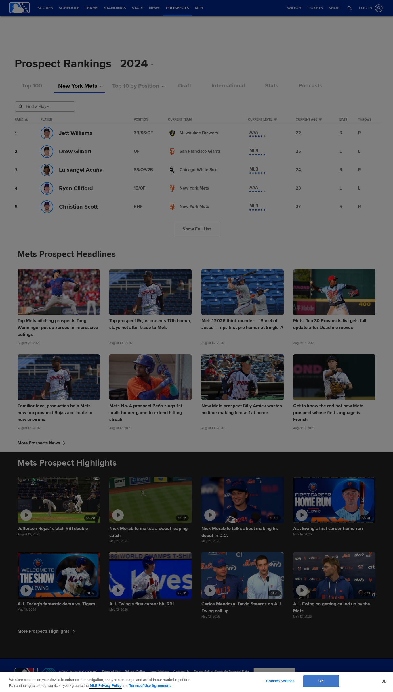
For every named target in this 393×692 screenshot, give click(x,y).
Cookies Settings (280, 681)
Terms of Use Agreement (150, 685)
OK (321, 681)
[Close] (383, 681)
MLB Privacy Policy (105, 685)
